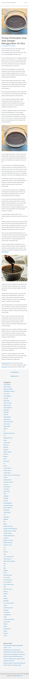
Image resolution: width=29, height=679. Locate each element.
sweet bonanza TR (8, 607)
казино (5, 631)
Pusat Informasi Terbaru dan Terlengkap (8, 2)
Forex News (6, 489)
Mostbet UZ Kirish (8, 542)
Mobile (5, 524)
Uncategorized (5, 45)
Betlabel (5, 456)
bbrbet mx (6, 454)
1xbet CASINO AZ (8, 407)
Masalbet (6, 519)
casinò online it (7, 472)
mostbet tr (6, 538)
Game (5, 493)
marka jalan (6, 517)
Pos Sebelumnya (14, 372)
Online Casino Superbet (9, 561)
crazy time (6, 484)
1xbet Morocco (7, 419)
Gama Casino (7, 491)
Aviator (5, 440)
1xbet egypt (6, 410)
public (5, 596)
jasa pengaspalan (8, 503)
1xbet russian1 (7, 426)
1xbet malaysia (7, 417)
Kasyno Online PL (8, 507)
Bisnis (5, 458)
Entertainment (7, 486)
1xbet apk (6, 398)
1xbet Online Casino (8, 421)
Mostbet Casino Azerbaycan (10, 528)
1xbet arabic (6, 400)
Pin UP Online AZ (8, 582)
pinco (5, 586)
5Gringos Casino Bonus (9, 433)
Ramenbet (6, 600)
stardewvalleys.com (17, 675)
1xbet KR (6, 414)
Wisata (5, 626)
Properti (5, 593)
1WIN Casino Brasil (8, 389)
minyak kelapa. (5, 251)
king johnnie (6, 510)
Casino (5, 465)
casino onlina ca (7, 468)
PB (4, 565)
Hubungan (6, 496)
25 (4, 431)
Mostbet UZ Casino (8, 540)
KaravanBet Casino (8, 505)
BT (4, 463)
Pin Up (5, 572)
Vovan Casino (7, 621)
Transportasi (7, 612)
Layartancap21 (7, 512)
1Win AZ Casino (7, 386)
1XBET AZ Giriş (7, 405)
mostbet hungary (8, 533)
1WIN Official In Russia (9, 391)
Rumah (5, 605)
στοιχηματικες (7, 628)
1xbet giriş (6, 412)
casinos (5, 477)
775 (4, 435)
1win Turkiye (6, 393)
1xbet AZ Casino (7, 403)
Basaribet (6, 449)
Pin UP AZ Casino (8, 575)
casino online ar (7, 470)
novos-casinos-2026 (9, 556)
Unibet (5, 617)
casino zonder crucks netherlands (12, 475)
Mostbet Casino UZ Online (10, 531)
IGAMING (6, 498)
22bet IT (6, 428)
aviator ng (6, 444)
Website (5, 624)
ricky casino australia (9, 603)
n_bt (5, 547)
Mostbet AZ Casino (8, 526)
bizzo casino (6, 461)
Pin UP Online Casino (9, 584)
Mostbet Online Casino (9, 535)
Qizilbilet (6, 598)
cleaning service (7, 479)
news (5, 554)
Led (4, 514)
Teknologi (6, 610)
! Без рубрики (7, 384)
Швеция (6, 633)
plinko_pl (6, 591)
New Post (6, 551)
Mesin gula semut (6, 363)
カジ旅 (5, 635)
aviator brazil (7, 442)
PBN (5, 568)
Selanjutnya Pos (15, 376)
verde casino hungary (9, 619)
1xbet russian (7, 424)
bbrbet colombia (7, 451)
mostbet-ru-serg (7, 545)
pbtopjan (6, 570)
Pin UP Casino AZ (8, 579)
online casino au (7, 559)
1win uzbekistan (7, 396)
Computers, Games (8, 482)
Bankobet (6, 447)
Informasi (6, 500)
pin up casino (7, 577)
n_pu (5, 549)
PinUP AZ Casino (8, 589)
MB (4, 521)
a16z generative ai (8, 438)
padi (5, 563)
